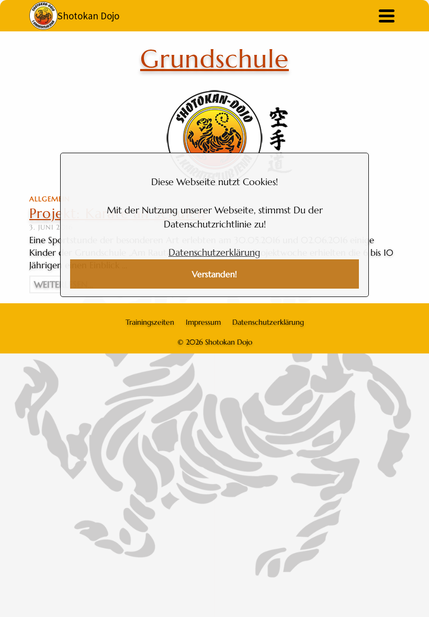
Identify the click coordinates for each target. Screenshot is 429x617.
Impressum (203, 322)
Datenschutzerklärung (214, 252)
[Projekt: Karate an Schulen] (214, 138)
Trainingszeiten (150, 322)
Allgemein (49, 199)
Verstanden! (214, 274)
